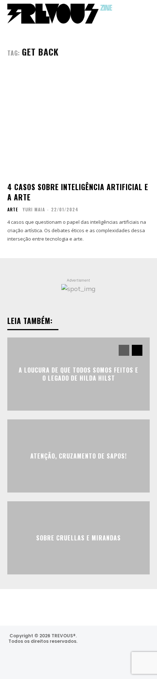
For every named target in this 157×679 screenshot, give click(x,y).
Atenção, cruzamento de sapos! (78, 456)
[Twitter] (138, 642)
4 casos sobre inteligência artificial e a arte (77, 192)
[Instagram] (99, 642)
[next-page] (137, 350)
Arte (12, 209)
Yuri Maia (34, 209)
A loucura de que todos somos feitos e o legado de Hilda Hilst (78, 373)
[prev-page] (124, 350)
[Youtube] (122, 662)
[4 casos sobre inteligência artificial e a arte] (78, 123)
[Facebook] (119, 642)
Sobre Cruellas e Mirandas (78, 537)
